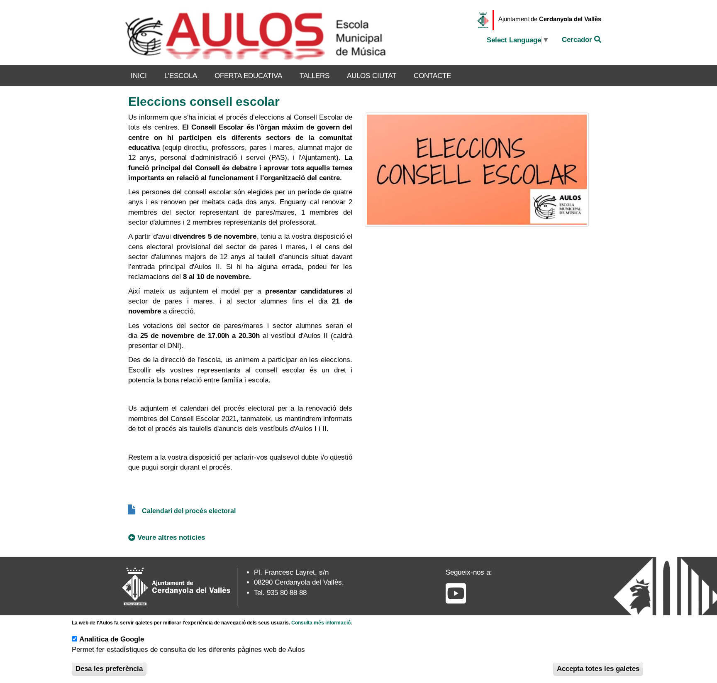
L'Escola (180, 76)
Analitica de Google (111, 639)
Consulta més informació (321, 623)
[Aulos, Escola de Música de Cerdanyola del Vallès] (257, 32)
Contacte (432, 76)
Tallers (314, 76)
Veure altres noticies (171, 537)
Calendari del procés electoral (189, 510)
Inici (139, 76)
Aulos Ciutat (371, 76)
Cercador (578, 40)
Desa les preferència (109, 669)
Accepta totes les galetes (598, 669)
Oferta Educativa (248, 76)
